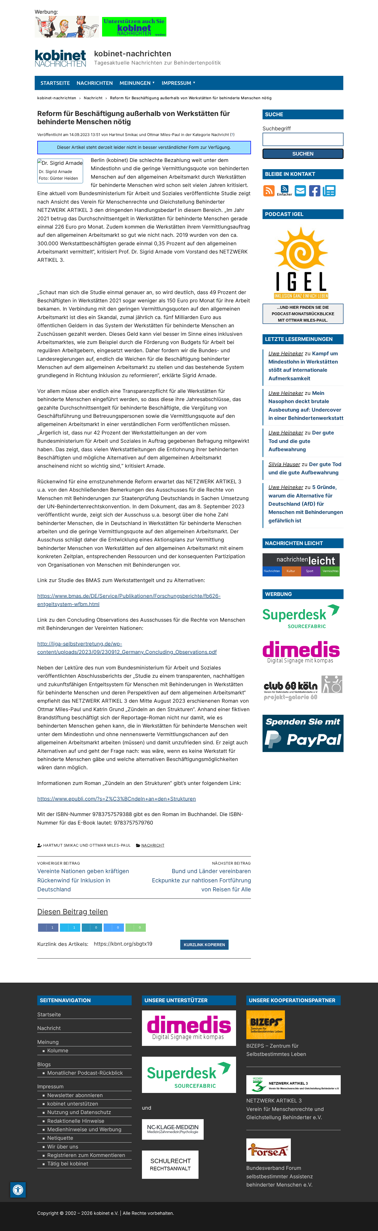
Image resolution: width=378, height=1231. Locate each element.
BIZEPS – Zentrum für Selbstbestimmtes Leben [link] (276, 1050)
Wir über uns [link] (62, 1147)
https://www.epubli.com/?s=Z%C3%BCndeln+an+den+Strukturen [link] (116, 799)
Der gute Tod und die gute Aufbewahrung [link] (301, 441)
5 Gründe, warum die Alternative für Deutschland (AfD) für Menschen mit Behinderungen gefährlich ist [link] (305, 503)
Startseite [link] (49, 1014)
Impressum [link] (50, 1086)
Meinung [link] (48, 1042)
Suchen (302, 154)
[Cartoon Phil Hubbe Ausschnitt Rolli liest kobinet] (67, 36)
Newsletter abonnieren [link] (75, 1095)
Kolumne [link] (57, 1050)
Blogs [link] (44, 1064)
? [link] (232, 134)
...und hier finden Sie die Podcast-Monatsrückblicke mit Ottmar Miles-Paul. (303, 313)
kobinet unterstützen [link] (72, 1104)
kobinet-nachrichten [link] (133, 53)
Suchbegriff (277, 128)
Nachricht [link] (153, 845)
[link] (18, 1190)
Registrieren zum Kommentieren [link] (86, 1155)
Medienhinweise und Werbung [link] (84, 1129)
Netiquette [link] (60, 1138)
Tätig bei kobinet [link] (67, 1164)
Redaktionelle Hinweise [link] (75, 1121)
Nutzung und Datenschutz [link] (79, 1112)
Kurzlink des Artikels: (63, 944)
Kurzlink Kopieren (204, 945)
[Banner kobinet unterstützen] (134, 36)
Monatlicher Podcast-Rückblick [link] (85, 1073)
